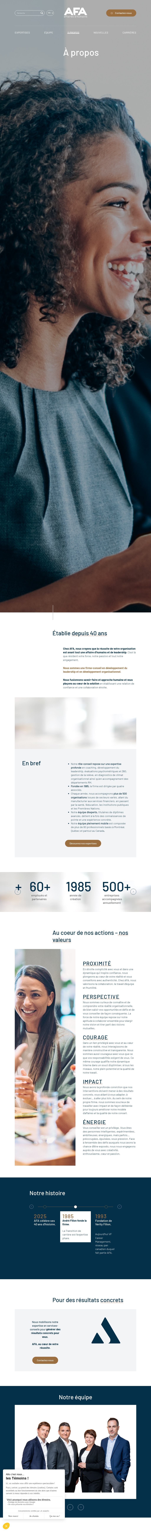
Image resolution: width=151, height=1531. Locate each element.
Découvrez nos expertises (83, 843)
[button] (133, 892)
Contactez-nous (45, 1360)
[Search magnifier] (41, 13)
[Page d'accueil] (75, 13)
